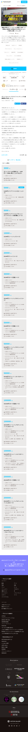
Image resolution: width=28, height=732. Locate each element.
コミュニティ (4, 589)
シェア (6, 80)
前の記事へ (5, 155)
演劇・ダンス (4, 591)
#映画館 (20, 45)
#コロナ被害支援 (17, 55)
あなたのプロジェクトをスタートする (15, 570)
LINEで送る (22, 80)
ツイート (15, 80)
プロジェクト (5, 89)
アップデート (13, 89)
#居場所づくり (19, 59)
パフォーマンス (17, 593)
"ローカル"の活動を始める (7, 627)
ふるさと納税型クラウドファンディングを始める (12, 629)
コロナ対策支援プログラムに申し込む (10, 633)
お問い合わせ (4, 645)
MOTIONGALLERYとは (7, 639)
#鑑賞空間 (13, 52)
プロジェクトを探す (7, 5)
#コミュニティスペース (13, 62)
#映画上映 (8, 45)
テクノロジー (4, 593)
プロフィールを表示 (20, 86)
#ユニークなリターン (18, 48)
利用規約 (4, 649)
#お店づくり (14, 45)
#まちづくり (7, 52)
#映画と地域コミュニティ (10, 59)
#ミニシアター (9, 55)
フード (15, 595)
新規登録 (25, 2)
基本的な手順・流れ (6, 620)
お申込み (4, 616)
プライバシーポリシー (6, 651)
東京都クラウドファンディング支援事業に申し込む (13, 631)
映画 (17, 33)
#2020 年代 (4, 641)
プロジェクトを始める (21, 5)
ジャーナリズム (5, 597)
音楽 (15, 585)
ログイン (19, 1)
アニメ (3, 587)
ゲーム (15, 587)
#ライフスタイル (8, 48)
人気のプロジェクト (6, 604)
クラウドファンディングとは (8, 618)
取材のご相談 (4, 647)
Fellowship (4, 625)
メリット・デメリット (6, 623)
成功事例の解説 (5, 621)
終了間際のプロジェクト (7, 608)
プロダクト (16, 589)
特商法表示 (4, 653)
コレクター (22, 89)
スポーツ (4, 595)
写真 (3, 585)
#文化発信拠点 (20, 52)
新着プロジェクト (5, 606)
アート (15, 583)
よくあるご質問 (5, 643)
